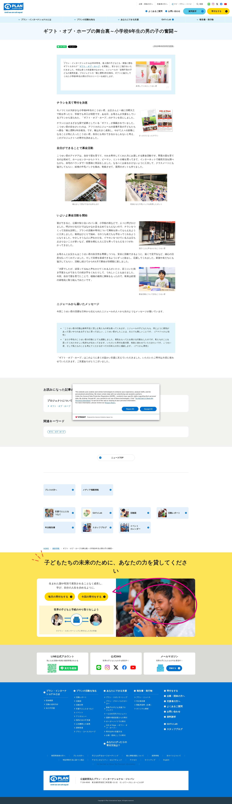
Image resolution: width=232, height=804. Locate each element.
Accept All (148, 409)
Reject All (130, 409)
